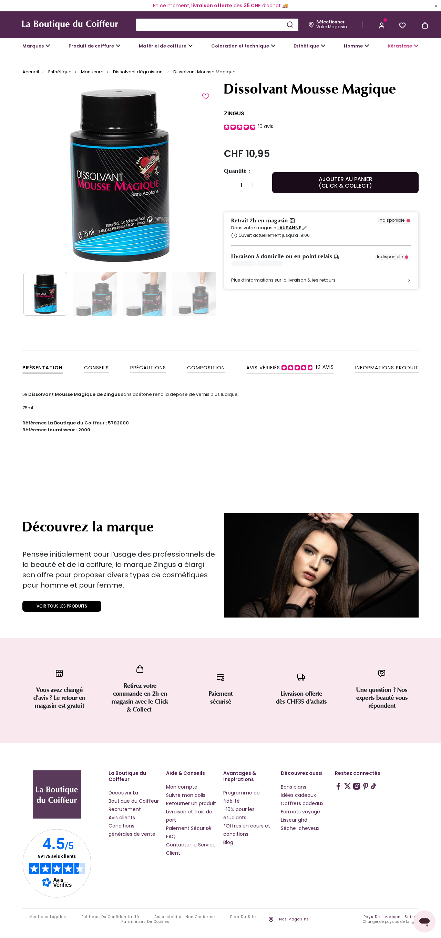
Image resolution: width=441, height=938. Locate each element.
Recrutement (125, 809)
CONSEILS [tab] (96, 367)
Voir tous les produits (62, 606)
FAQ (171, 836)
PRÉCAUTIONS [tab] (148, 367)
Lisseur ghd (294, 819)
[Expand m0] (47, 46)
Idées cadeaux (298, 795)
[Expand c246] (367, 46)
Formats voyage (300, 811)
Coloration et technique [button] (240, 46)
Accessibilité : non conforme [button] (184, 917)
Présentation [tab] (42, 367)
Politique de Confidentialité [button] (110, 917)
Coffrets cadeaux (302, 803)
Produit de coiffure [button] (91, 46)
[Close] (436, 5)
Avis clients (122, 817)
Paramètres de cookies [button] (145, 921)
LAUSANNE (289, 227)
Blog (228, 842)
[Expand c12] (273, 46)
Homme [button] (353, 46)
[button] (381, 25)
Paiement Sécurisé (188, 828)
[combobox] (217, 24)
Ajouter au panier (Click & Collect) (345, 182)
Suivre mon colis (185, 795)
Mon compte (181, 786)
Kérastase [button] (400, 46)
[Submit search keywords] (289, 24)
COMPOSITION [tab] (206, 367)
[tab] (290, 367)
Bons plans (293, 786)
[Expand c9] (190, 46)
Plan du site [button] (243, 917)
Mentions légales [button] (47, 917)
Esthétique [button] (306, 46)
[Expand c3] (118, 46)
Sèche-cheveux (300, 828)
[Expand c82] (323, 46)
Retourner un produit (191, 803)
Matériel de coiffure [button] (162, 46)
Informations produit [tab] (387, 367)
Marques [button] (33, 46)
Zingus (234, 113)
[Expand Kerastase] (416, 46)
